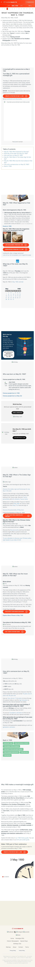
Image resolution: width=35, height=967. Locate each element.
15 (8, 296)
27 (20, 297)
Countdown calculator (15, 712)
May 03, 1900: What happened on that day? (16, 151)
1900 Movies (24, 752)
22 (8, 297)
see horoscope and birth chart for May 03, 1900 (8, 354)
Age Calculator (23, 700)
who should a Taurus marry (20, 499)
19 (17, 296)
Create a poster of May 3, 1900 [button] (14, 96)
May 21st (15, 505)
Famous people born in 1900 (11, 393)
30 (11, 299)
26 (17, 297)
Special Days (24, 941)
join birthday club (19, 437)
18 (15, 296)
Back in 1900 (8, 166)
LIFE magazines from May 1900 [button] (14, 244)
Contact (20, 947)
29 (8, 299)
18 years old (26, 693)
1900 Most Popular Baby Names (13, 749)
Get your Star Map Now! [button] (12, 631)
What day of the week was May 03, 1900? (16, 153)
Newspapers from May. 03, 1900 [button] (14, 249)
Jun (21, 5)
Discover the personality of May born (13, 510)
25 (15, 297)
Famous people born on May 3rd (12, 396)
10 (23, 8)
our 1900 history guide (22, 838)
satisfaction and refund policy (14, 99)
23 (11, 297)
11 (26, 8)
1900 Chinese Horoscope (11, 752)
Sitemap (8, 947)
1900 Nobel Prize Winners (11, 746)
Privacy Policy (13, 950)
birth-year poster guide (22, 839)
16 (11, 296)
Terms (27, 947)
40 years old (12, 695)
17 (13, 296)
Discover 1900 (8, 743)
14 (6, 296)
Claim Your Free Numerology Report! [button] (14, 515)
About (14, 947)
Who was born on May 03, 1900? (13, 155)
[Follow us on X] (15, 932)
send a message (17, 412)
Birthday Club (17, 943)
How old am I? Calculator (15, 698)
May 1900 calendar (17, 282)
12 (29, 8)
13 (32, 8)
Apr (8, 5)
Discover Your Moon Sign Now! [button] (14, 611)
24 (13, 297)
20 (20, 296)
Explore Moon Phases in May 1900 (13, 615)
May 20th (16, 503)
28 (6, 299)
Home (12, 938)
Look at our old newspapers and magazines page (17, 255)
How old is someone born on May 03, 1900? (16, 164)
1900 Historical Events (21, 743)
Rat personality (14, 530)
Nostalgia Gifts (20, 938)
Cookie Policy (22, 950)
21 (6, 297)
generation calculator (9, 727)
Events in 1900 (7, 226)
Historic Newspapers (13, 941)
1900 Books (7, 755)
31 (13, 299)
